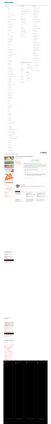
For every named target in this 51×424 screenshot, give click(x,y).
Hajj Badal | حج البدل (23, 19)
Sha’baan (22, 34)
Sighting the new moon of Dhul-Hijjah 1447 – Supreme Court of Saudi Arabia (8, 257)
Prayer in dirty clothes (40, 199)
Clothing (9, 108)
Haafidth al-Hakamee (35, 14)
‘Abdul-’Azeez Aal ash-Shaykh (36, 21)
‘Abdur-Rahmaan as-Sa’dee (36, 11)
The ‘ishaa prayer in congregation (18, 199)
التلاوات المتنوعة (6, 340)
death (7, 346)
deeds (8, 346)
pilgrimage (5, 351)
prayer (9, 351)
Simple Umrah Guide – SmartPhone (7, 318)
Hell (8, 16)
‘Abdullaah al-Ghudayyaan (37, 28)
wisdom (6, 359)
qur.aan (5, 352)
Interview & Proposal (10, 55)
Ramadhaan (22, 76)
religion (9, 354)
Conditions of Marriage (10, 49)
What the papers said (36, 26)
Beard (21, 16)
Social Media (28, 78)
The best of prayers (18, 193)
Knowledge (22, 70)
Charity (9, 91)
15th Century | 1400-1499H (36, 19)
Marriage (9, 47)
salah (5, 355)
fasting (11, 346)
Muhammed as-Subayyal (36, 45)
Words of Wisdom (23, 62)
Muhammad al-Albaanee (36, 48)
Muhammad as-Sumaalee (36, 47)
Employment (9, 94)
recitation (5, 354)
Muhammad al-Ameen (35, 17)
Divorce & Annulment (10, 52)
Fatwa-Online (5, 422)
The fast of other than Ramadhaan (13, 138)
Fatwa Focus (22, 6)
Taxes (8, 103)
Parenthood (9, 64)
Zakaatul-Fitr (9, 142)
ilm (11, 347)
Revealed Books (10, 27)
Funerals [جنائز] (10, 144)
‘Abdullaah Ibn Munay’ (35, 36)
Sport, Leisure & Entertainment (11, 84)
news (9, 349)
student (10, 356)
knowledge (9, 348)
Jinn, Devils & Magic (10, 24)
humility (10, 347)
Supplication (22, 82)
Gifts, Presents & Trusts (11, 98)
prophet (12, 351)
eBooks (27, 75)
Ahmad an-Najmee (35, 39)
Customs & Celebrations (11, 74)
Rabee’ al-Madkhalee (35, 55)
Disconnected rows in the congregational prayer (30, 199)
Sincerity (22, 79)
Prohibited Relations (10, 67)
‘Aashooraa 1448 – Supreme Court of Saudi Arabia (8, 252)
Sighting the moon (10, 135)
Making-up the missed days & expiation (13, 129)
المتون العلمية (6, 333)
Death (21, 65)
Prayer (22, 73)
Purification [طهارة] (10, 150)
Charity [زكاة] (9, 118)
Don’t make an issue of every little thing (11, 154)
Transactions (9, 87)
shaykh (5, 356)
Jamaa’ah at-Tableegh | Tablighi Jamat (26, 11)
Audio (35, 62)
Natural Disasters (10, 81)
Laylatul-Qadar (10, 126)
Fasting (22, 67)
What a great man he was (9, 189)
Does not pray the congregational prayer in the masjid (30, 194)
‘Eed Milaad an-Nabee (11, 76)
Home (5, 6)
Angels (9, 11)
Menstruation (9, 113)
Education (9, 42)
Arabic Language (37, 64)
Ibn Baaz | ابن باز (29, 64)
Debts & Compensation (11, 92)
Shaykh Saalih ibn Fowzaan (39, 196)
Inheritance (9, 100)
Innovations (22, 68)
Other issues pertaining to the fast (12, 132)
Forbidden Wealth (10, 95)
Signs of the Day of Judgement (12, 19)
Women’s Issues (10, 105)
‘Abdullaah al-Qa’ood (35, 33)
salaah (11, 354)
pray (7, 351)
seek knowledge (10, 355)
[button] (4, 320)
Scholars (36, 68)
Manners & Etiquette (10, 37)
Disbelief (9, 21)
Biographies (34, 6)
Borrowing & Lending (10, 89)
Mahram (9, 111)
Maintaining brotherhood (9, 188)
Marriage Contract (10, 61)
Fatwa (8, 6)
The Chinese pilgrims (9, 187)
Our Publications (37, 65)
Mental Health (22, 28)
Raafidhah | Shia (23, 14)
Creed (21, 64)
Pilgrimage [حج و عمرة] (10, 147)
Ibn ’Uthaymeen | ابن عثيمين (30, 67)
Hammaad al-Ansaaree (36, 42)
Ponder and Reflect (23, 31)
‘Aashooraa (10, 140)
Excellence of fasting (10, 123)
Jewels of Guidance (28, 62)
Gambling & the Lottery (11, 97)
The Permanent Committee (36, 58)
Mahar (9, 58)
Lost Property (9, 78)
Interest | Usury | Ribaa (23, 22)
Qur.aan (9, 34)
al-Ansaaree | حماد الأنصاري (30, 68)
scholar (7, 355)
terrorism (9, 357)
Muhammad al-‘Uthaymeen (37, 50)
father (5, 347)
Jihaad (22, 25)
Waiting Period (9, 114)
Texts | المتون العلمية (37, 70)
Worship (9, 116)
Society (9, 45)
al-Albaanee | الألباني (29, 65)
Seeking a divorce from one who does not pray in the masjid (41, 194)
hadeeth (6, 347)
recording (7, 354)
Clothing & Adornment (10, 39)
